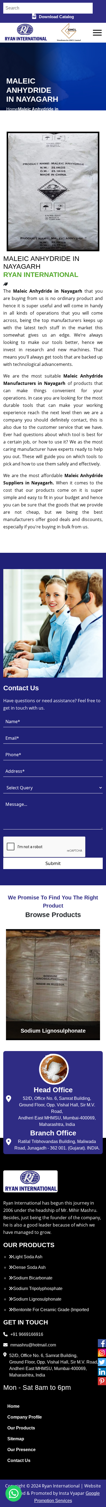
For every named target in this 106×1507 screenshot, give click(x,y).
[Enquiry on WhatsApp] (13, 1493)
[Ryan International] (25, 32)
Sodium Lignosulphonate (37, 1299)
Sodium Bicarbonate (32, 1278)
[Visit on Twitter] (102, 1362)
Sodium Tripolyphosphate (38, 1288)
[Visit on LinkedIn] (102, 1372)
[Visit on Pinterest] (102, 1381)
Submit (53, 863)
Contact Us (18, 1460)
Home (13, 1406)
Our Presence (21, 1449)
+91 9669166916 (26, 1334)
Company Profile (24, 1417)
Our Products (21, 1428)
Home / (12, 112)
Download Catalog (56, 16)
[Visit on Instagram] (102, 1353)
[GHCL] (69, 33)
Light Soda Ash (27, 1256)
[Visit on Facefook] (102, 1343)
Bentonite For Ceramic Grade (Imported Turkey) (49, 1312)
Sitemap (15, 1438)
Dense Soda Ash (29, 1267)
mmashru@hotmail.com (33, 1345)
